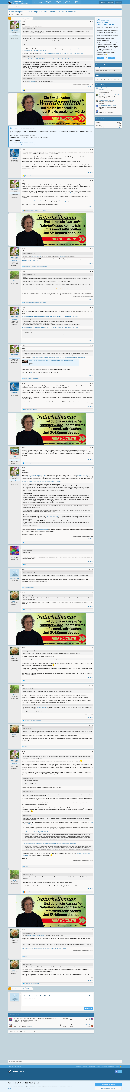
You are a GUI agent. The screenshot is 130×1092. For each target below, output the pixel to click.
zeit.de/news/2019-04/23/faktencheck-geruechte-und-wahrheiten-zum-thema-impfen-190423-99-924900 (49, 843)
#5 (92, 271)
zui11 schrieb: (26, 351)
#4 (92, 248)
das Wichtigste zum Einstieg (25, 142)
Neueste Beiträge (100, 84)
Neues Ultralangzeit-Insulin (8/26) (107, 105)
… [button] (19, 18)
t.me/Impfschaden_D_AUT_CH (29, 260)
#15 (92, 685)
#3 (92, 180)
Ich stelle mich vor (103, 114)
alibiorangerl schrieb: (28, 28)
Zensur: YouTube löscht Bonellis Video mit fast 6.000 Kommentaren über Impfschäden (51, 360)
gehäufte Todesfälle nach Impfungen (35, 935)
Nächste (28, 18)
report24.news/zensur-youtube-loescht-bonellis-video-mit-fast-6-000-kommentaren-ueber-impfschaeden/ (58, 357)
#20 (92, 961)
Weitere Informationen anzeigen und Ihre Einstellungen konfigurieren (25, 1088)
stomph (119, 127)
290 (23, 18)
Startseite (34, 2)
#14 (92, 647)
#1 (92, 21)
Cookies (12, 1066)
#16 (92, 725)
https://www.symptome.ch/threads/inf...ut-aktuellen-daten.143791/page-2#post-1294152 (62, 53)
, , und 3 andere (35, 90)
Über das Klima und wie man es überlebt (109, 94)
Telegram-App (63, 201)
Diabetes (101, 108)
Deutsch (18, 1066)
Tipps (117, 1066)
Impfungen (24, 1026)
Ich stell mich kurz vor (104, 111)
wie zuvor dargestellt (42, 529)
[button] (40, 2)
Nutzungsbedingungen (94, 1066)
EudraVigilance (74, 193)
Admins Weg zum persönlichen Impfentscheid (26, 1025)
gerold (88, 1026)
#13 (92, 592)
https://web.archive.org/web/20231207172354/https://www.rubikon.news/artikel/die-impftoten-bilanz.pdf (48, 59)
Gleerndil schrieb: (27, 595)
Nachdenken (26, 1021)
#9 (92, 447)
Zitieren (91, 86)
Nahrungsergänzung (104, 92)
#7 (92, 345)
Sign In (100, 57)
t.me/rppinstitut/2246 (37, 201)
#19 (92, 929)
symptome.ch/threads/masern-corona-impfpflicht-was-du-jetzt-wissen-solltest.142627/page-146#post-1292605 (50, 327)
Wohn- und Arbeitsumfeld (105, 97)
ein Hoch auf (32, 81)
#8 (92, 383)
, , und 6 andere (35, 210)
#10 (92, 467)
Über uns (78, 1066)
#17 (92, 751)
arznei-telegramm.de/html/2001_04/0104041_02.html (36, 832)
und (29, 175)
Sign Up (111, 57)
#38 (31, 204)
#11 (92, 546)
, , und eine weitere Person (35, 266)
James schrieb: (27, 550)
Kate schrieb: (26, 36)
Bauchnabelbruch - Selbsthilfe (106, 100)
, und (31, 378)
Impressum (84, 1066)
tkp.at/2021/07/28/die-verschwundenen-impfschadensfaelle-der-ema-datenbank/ (42, 481)
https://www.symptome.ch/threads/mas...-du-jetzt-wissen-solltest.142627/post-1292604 (44, 948)
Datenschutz (104, 1066)
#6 (92, 307)
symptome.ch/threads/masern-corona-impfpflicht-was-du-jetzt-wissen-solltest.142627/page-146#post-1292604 (50, 316)
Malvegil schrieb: (27, 689)
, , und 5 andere (35, 302)
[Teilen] (90, 22)
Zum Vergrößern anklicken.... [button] (57, 288)
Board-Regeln (111, 1066)
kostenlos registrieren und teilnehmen (27, 144)
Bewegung (101, 103)
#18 (92, 871)
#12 (92, 569)
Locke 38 (98, 67)
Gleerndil (16, 1021)
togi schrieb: (26, 319)
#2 (92, 149)
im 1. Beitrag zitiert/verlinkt (39, 475)
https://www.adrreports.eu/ (53, 516)
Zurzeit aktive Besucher (102, 64)
